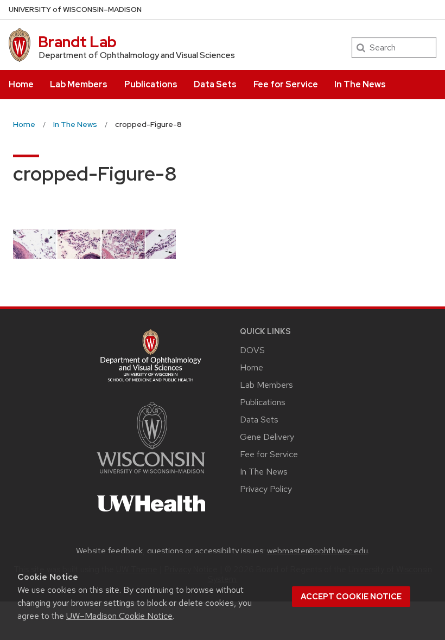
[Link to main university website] (151, 475)
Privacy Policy (266, 489)
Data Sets (215, 84)
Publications (150, 84)
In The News (360, 84)
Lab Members (78, 84)
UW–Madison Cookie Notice (119, 616)
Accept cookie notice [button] (351, 596)
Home (21, 84)
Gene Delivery (267, 437)
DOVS (252, 350)
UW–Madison (75, 9)
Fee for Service (285, 84)
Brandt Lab (77, 42)
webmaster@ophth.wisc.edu (317, 551)
